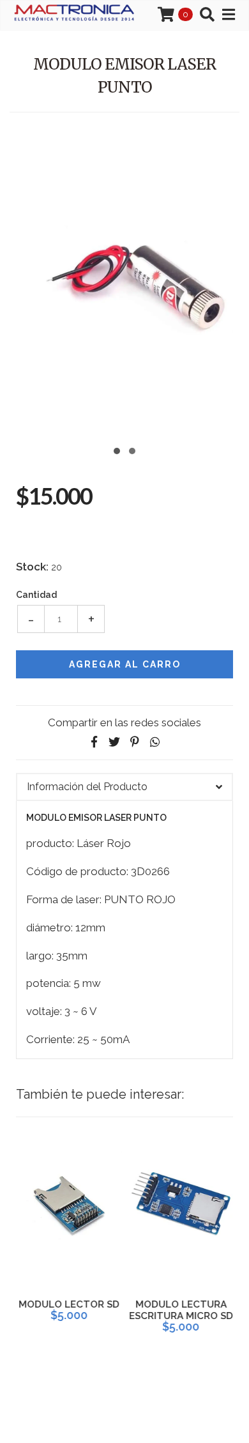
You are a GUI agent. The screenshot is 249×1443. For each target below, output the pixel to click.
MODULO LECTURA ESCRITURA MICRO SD (180, 1310)
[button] (116, 449)
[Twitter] (114, 742)
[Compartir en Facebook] (94, 742)
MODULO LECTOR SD (69, 1304)
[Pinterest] (134, 742)
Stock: (32, 566)
